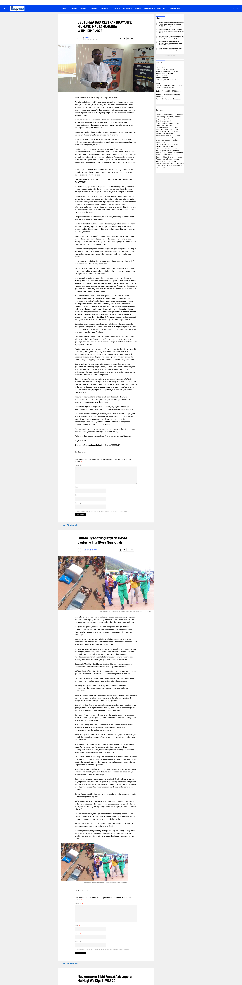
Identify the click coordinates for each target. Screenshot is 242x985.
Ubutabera (127, 8)
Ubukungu (83, 8)
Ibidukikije (104, 8)
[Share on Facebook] (120, 38)
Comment (79, 465)
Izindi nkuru (174, 8)
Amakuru (73, 8)
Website (78, 503)
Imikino (137, 8)
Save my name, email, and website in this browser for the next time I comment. (103, 511)
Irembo (64, 8)
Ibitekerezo (161, 8)
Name (77, 487)
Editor (87, 38)
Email (78, 495)
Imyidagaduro (148, 8)
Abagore (116, 8)
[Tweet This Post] (124, 38)
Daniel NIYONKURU (91, 549)
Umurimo (94, 8)
